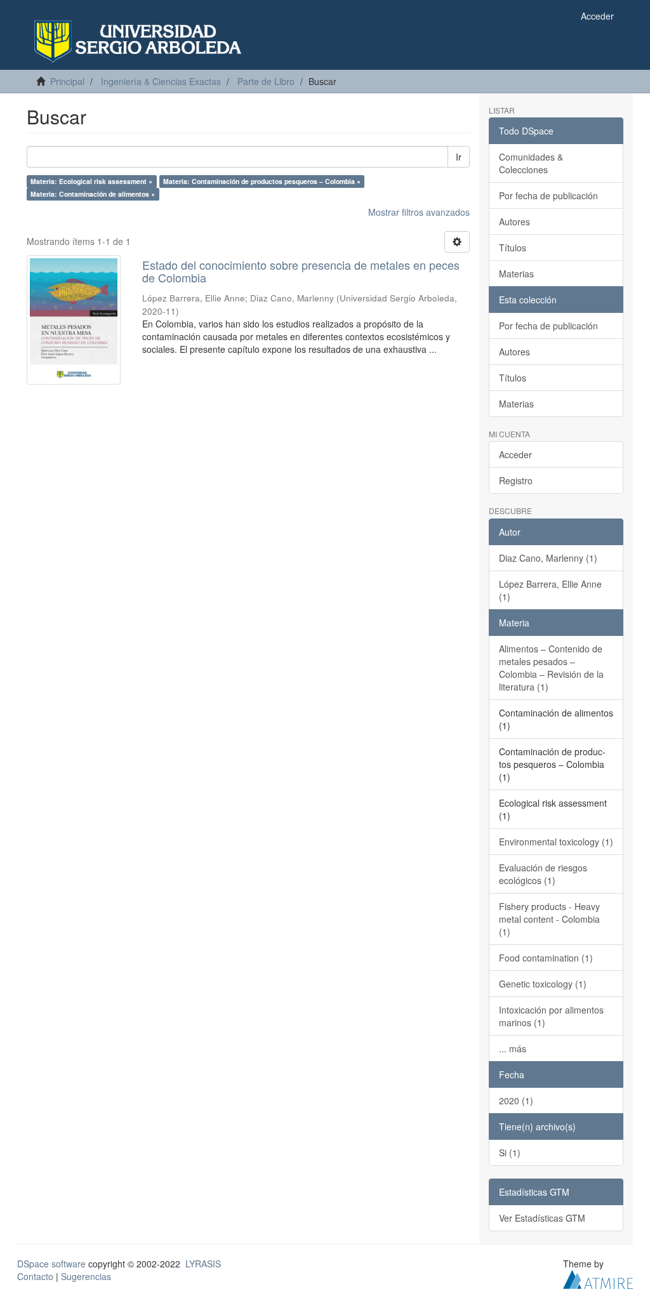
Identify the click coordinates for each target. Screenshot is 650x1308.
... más (512, 1048)
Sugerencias (86, 1276)
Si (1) (510, 1152)
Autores (514, 221)
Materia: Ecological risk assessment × (91, 181)
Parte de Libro (266, 81)
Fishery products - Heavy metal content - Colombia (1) (549, 919)
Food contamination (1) (546, 957)
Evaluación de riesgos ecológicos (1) (543, 874)
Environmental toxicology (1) (556, 841)
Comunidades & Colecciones (531, 163)
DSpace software (51, 1263)
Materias (516, 273)
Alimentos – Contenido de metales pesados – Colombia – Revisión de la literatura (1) (551, 667)
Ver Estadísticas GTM (542, 1218)
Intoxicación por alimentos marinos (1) (551, 1016)
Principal (67, 81)
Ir (458, 156)
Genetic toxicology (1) (543, 983)
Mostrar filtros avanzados (419, 212)
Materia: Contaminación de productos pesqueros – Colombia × (262, 181)
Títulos (512, 247)
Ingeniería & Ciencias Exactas (161, 81)
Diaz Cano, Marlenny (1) (548, 558)
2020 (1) (516, 1100)
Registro (516, 480)
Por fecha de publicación (548, 195)
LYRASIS (203, 1263)
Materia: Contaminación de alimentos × (92, 194)
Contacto (35, 1276)
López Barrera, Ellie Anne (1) (550, 590)
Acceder (515, 454)
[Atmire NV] (598, 1277)
